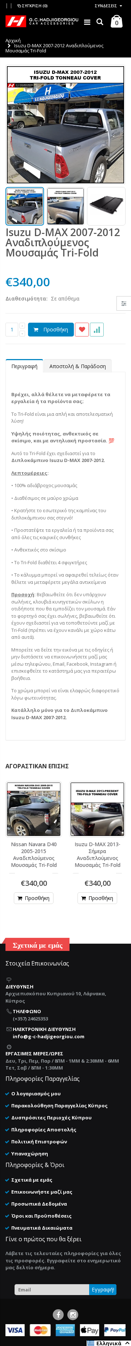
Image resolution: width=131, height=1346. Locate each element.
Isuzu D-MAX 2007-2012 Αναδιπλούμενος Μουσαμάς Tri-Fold (62, 242)
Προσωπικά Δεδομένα (39, 1203)
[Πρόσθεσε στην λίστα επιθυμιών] (82, 329)
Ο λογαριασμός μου (36, 1093)
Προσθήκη (55, 329)
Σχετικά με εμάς (31, 1179)
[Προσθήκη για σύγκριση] (97, 329)
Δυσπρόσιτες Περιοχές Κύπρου (51, 1117)
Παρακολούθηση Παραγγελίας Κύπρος (59, 1105)
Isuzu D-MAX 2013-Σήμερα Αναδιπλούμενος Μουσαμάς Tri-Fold (97, 854)
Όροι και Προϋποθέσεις (41, 1215)
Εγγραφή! (103, 1289)
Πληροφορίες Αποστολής (43, 1129)
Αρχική (13, 40)
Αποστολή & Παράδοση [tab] (77, 366)
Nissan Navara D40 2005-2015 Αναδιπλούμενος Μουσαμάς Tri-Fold (34, 854)
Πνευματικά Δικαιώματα (41, 1227)
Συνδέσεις (106, 5)
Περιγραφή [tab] (24, 366)
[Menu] (87, 22)
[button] (109, 1343)
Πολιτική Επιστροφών (39, 1141)
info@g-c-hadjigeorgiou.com (48, 1036)
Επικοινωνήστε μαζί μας (41, 1191)
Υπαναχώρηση (29, 1153)
